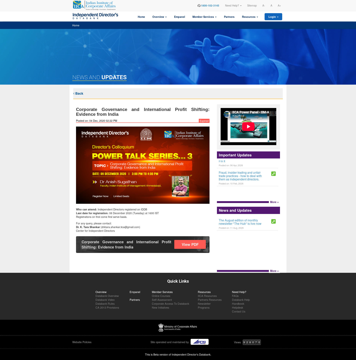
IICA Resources (207, 296)
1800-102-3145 (210, 5)
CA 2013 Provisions (107, 307)
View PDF (190, 244)
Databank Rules (105, 303)
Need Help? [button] (232, 5)
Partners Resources (210, 300)
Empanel (179, 17)
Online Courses (161, 296)
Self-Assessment (162, 300)
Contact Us (238, 311)
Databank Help (241, 300)
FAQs (235, 296)
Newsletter (204, 303)
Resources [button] (249, 17)
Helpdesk (237, 307)
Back (78, 93)
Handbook (238, 303)
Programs (204, 307)
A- (263, 5)
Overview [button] (158, 17)
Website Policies (82, 342)
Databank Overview (107, 296)
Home (141, 17)
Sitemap (252, 5)
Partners (229, 17)
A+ (279, 5)
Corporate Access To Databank (170, 303)
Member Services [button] (203, 17)
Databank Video (105, 300)
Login (272, 17)
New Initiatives (160, 307)
